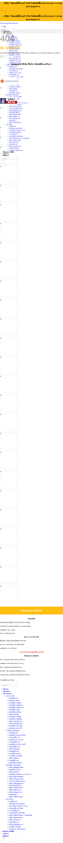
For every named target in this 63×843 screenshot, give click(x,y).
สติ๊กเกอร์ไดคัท (13, 51)
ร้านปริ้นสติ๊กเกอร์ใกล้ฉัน (16, 136)
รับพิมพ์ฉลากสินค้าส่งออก (17, 829)
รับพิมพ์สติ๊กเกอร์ (14, 746)
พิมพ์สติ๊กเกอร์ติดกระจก (15, 45)
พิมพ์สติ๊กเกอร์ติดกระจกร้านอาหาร (18, 103)
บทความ (6, 833)
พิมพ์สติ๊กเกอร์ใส (14, 710)
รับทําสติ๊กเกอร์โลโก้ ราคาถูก (18, 806)
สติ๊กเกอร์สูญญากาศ (15, 792)
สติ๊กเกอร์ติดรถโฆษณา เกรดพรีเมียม (19, 138)
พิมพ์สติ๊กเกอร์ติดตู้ (15, 716)
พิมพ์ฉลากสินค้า (14, 700)
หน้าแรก (6, 689)
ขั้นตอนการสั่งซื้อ (8, 831)
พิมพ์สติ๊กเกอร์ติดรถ (15, 703)
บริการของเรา (7, 33)
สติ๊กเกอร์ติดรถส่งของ (16, 797)
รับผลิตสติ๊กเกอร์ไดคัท (16, 808)
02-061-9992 (9, 663)
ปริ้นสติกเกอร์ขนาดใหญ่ (17, 803)
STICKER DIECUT (15, 785)
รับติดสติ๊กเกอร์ (14, 751)
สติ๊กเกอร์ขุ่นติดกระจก (15, 146)
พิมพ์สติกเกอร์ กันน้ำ (15, 728)
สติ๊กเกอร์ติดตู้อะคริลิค (16, 767)
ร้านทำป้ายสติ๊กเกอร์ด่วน (17, 781)
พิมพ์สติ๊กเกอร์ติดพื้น (14, 55)
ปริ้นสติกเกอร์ (13, 67)
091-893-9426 (8, 659)
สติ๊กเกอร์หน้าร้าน (15, 820)
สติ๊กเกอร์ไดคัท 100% (16, 787)
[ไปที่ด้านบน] (0, 682)
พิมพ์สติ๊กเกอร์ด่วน (15, 753)
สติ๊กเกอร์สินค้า (14, 758)
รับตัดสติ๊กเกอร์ (14, 760)
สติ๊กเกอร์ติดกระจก (14, 116)
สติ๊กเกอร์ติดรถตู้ (14, 749)
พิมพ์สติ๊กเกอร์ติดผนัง (15, 43)
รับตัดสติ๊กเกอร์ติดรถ (15, 763)
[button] (4, 26)
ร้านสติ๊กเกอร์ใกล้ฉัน (14, 87)
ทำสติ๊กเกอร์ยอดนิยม (12, 730)
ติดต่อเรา (6, 836)
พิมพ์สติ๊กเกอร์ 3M (15, 770)
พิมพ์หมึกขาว (13, 794)
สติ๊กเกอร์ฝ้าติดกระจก (15, 59)
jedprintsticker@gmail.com (13, 667)
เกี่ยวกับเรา (6, 31)
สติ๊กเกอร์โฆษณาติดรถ (16, 779)
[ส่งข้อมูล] (0, 58)
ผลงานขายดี (10, 696)
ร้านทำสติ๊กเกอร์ (14, 737)
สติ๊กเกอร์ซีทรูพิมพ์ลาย (16, 783)
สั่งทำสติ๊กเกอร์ (14, 822)
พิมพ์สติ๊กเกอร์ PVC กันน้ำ (16, 77)
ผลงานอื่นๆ (9, 799)
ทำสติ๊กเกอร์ (12, 126)
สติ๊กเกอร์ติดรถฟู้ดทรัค (16, 776)
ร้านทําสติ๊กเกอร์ (14, 810)
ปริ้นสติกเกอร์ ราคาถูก (16, 740)
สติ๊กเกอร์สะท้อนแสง (14, 57)
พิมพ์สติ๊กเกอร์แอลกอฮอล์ (17, 735)
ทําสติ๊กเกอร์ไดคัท (15, 827)
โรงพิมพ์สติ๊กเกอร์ (14, 742)
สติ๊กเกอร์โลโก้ (14, 772)
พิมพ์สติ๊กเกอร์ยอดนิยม (13, 765)
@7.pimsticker (11, 671)
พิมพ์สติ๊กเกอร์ (13, 698)
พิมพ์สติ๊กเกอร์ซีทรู (15, 712)
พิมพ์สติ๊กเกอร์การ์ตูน (15, 61)
